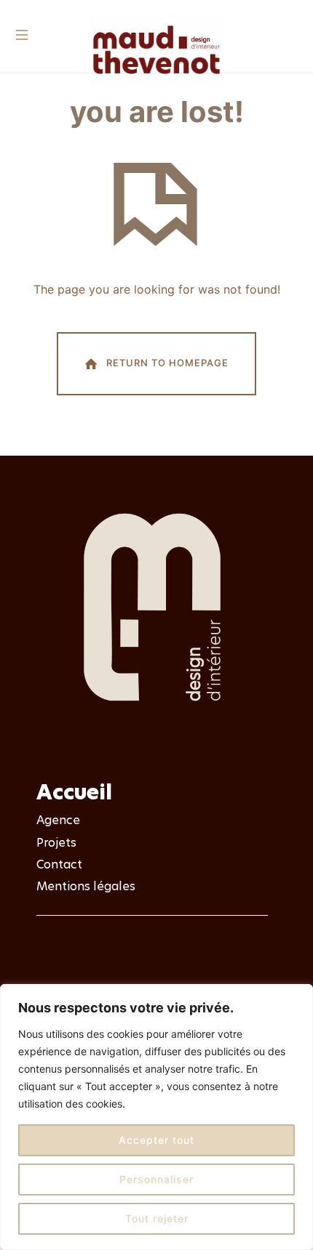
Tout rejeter (157, 1218)
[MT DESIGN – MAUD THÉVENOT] (156, 51)
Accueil (74, 792)
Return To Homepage (167, 362)
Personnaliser (156, 1179)
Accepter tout (156, 1140)
